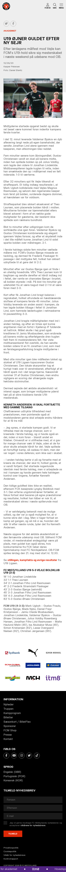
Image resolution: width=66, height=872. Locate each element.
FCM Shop (10, 730)
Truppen (8, 708)
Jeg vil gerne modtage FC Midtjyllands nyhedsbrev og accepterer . (35, 824)
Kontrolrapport (11, 859)
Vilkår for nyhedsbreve (14, 855)
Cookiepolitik (10, 851)
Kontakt (8, 739)
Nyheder (9, 704)
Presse (8, 734)
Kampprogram (12, 713)
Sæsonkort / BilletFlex (17, 721)
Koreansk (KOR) (13, 780)
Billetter (8, 717)
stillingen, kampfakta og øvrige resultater (32, 560)
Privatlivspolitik (11, 848)
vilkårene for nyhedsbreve (33, 825)
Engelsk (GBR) (12, 771)
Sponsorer (10, 726)
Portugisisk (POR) (14, 776)
